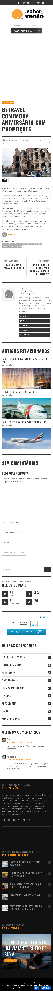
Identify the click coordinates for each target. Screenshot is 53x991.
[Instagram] (28, 2)
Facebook (26, 325)
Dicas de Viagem (11, 665)
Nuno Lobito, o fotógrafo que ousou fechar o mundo (25, 886)
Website (26, 316)
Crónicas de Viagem (14, 657)
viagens (19, 246)
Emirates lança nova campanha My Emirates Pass (24, 360)
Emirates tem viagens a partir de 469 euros (25, 422)
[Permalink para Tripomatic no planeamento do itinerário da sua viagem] (5, 907)
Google (25, 330)
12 (49, 873)
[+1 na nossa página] (29, 602)
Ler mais (45, 988)
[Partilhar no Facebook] (36, 140)
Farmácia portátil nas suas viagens (20, 742)
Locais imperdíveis (13, 688)
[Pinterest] (33, 2)
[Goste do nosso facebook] (29, 594)
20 (49, 862)
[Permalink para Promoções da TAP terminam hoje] (26, 408)
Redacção (8, 365)
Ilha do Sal (22, 244)
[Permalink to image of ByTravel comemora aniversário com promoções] (26, 162)
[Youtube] (43, 2)
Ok (36, 988)
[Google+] (23, 2)
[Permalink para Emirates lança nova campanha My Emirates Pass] (26, 378)
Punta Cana (6, 246)
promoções (37, 244)
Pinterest (26, 335)
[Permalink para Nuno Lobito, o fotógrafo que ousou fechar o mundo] (5, 885)
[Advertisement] (26, 64)
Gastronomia (10, 680)
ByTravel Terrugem (9, 244)
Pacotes (29, 244)
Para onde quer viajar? (27, 30)
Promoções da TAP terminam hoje (19, 392)
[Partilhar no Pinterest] (49, 140)
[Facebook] (18, 2)
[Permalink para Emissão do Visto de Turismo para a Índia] (5, 863)
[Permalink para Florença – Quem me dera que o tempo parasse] (5, 874)
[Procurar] (5, 2)
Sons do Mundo (11, 719)
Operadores (8, 102)
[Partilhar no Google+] (45, 140)
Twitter (25, 321)
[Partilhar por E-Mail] (49, 142)
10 (49, 884)
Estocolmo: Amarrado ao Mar (25, 895)
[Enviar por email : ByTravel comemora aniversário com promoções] (4, 235)
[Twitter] (38, 2)
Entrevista (8, 673)
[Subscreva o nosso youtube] (5, 602)
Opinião (6, 696)
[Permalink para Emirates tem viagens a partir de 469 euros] (26, 438)
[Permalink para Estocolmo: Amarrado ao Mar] (5, 896)
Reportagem (9, 703)
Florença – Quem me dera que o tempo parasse (26, 875)
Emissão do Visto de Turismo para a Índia (25, 864)
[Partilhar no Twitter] (40, 140)
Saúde (5, 711)
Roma (13, 246)
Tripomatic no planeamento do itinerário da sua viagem (26, 908)
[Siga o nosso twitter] (5, 594)
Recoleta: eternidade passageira (20, 759)
